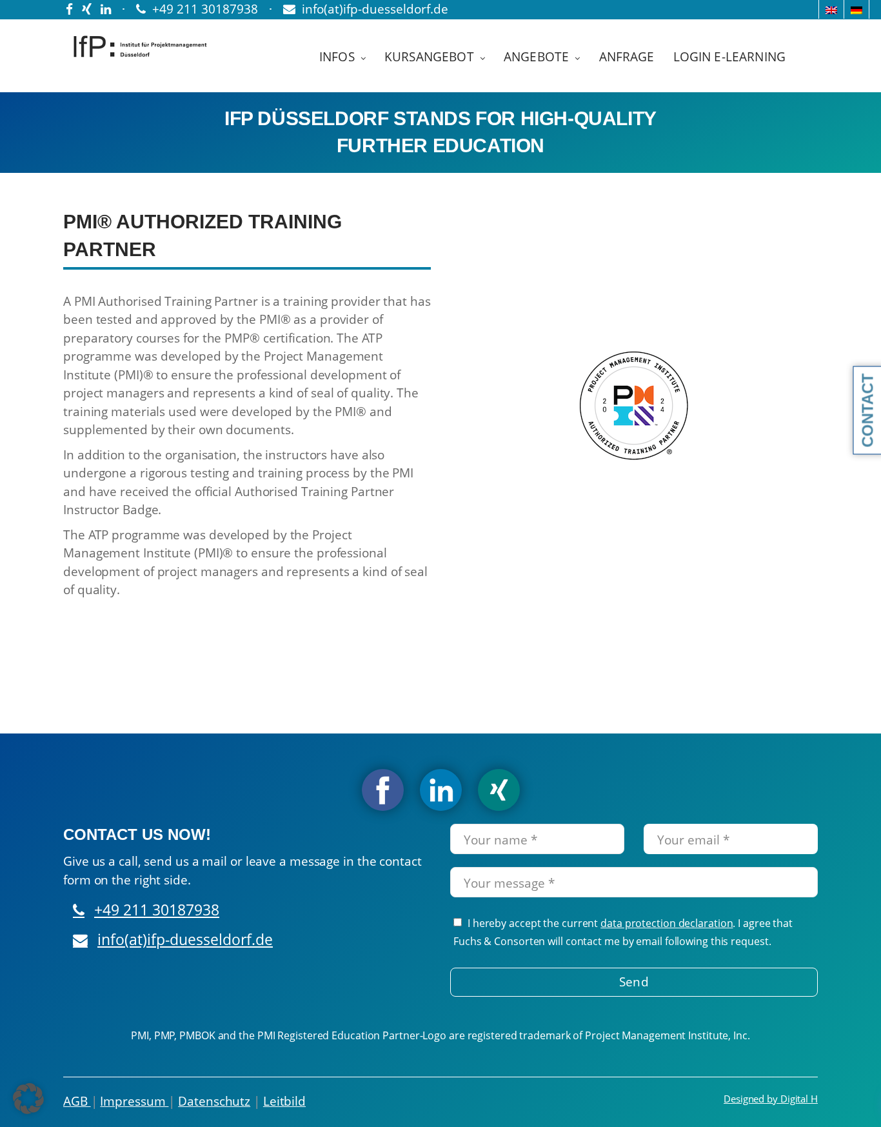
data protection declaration (666, 923)
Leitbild (284, 1101)
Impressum (134, 1101)
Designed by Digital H (771, 1098)
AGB (77, 1101)
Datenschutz (214, 1101)
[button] (28, 1098)
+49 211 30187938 (156, 910)
